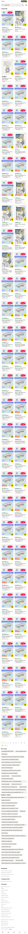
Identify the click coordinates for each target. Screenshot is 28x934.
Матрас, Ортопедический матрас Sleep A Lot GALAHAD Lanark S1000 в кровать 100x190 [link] (20, 491)
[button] (26, 5)
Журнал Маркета (4, 925)
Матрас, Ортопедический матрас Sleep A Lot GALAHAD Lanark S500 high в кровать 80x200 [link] (20, 587)
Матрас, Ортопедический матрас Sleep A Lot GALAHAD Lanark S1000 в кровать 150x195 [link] (7, 636)
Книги (2, 906)
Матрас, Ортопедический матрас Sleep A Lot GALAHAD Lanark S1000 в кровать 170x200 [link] (20, 128)
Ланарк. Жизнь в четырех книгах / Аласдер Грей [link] (20, 248)
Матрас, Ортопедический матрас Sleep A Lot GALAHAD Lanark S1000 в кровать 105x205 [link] (7, 612)
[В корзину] (12, 24)
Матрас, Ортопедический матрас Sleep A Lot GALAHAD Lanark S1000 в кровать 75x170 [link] (20, 320)
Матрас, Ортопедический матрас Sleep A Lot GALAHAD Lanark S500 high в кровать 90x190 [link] (7, 491)
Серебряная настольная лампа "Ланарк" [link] (7, 79)
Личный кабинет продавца (6, 870)
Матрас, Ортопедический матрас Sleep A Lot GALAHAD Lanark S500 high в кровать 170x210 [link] (7, 152)
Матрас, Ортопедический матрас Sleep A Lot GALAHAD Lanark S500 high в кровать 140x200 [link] (7, 320)
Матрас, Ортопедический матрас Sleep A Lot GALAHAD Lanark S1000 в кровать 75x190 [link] (20, 540)
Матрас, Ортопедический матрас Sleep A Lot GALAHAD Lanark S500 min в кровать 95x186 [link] (7, 587)
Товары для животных (5, 911)
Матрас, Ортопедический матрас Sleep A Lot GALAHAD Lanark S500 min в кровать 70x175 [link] (7, 200)
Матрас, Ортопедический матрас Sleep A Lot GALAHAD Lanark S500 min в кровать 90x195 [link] (7, 417)
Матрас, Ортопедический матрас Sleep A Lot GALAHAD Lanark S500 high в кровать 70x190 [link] (20, 54)
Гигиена (2, 891)
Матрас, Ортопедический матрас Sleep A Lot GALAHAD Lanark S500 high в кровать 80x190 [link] (20, 515)
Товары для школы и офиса (6, 907)
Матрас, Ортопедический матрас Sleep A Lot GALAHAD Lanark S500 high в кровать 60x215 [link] (7, 442)
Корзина (19, 932)
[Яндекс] (10, 929)
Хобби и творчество (5, 902)
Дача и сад (3, 904)
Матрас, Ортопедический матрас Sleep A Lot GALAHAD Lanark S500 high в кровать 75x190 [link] (20, 612)
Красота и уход (4, 900)
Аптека (2, 899)
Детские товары (4, 915)
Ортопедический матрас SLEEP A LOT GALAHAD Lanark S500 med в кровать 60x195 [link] (7, 248)
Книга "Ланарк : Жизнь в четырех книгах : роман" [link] (7, 271)
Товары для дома (4, 897)
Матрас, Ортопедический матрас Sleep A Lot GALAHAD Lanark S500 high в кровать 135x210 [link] (7, 734)
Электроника (4, 893)
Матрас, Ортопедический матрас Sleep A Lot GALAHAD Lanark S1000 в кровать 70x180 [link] (20, 417)
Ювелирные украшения (6, 916)
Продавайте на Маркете (6, 872)
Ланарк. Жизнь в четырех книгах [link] (20, 30)
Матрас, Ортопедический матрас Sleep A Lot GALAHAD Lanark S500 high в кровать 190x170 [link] (20, 272)
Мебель (2, 888)
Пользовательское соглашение (7, 919)
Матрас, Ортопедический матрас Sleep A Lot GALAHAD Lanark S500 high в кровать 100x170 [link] (7, 540)
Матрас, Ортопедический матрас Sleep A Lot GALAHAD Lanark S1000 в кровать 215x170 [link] (7, 368)
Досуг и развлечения (5, 886)
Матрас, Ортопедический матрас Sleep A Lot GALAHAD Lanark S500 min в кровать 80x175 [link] (20, 79)
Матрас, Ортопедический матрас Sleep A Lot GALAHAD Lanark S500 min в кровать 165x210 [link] (20, 685)
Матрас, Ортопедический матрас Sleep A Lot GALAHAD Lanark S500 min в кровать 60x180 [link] (7, 345)
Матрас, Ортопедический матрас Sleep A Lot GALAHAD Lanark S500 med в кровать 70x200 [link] (7, 54)
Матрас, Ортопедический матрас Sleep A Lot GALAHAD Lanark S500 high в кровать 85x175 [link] (20, 393)
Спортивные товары (5, 909)
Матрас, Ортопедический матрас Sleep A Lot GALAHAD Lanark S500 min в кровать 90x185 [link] (20, 564)
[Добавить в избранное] (12, 11)
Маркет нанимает (4, 923)
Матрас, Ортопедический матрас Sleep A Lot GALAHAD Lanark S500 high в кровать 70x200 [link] (7, 30)
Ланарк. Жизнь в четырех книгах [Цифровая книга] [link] (20, 152)
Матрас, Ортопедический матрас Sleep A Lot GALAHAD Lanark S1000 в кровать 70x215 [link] (7, 176)
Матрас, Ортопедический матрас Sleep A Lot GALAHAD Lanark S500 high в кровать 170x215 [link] (7, 710)
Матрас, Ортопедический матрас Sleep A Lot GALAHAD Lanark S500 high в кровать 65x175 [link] (20, 466)
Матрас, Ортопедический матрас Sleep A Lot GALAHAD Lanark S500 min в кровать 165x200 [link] (20, 368)
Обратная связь (4, 921)
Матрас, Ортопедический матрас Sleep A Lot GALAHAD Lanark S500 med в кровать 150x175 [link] (7, 515)
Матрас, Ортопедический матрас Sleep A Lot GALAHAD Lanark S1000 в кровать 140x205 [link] (7, 564)
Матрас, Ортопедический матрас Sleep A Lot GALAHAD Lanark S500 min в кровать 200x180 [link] (7, 393)
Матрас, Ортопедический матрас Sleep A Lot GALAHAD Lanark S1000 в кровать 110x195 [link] (7, 685)
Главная (3, 932)
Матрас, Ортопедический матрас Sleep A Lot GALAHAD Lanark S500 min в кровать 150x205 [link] (20, 734)
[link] (7, 751)
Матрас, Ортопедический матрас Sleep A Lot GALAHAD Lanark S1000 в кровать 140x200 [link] (20, 176)
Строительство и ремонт (6, 913)
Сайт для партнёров (5, 876)
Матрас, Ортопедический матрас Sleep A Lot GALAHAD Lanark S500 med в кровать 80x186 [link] (20, 710)
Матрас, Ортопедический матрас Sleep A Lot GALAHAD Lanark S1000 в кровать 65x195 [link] (20, 636)
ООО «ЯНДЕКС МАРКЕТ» (9, 927)
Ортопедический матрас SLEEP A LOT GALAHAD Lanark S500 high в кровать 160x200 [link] (20, 345)
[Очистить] (22, 5)
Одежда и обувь (4, 895)
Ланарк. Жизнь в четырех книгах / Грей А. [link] (7, 224)
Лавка (8, 932)
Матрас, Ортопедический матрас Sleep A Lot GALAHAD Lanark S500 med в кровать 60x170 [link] (20, 296)
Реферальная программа (6, 881)
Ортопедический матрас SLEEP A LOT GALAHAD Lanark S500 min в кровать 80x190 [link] (20, 442)
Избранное (14, 932)
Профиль (25, 932)
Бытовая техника (4, 890)
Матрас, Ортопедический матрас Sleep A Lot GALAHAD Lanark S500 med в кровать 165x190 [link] (7, 103)
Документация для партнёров (7, 874)
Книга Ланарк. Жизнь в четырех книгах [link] (19, 200)
